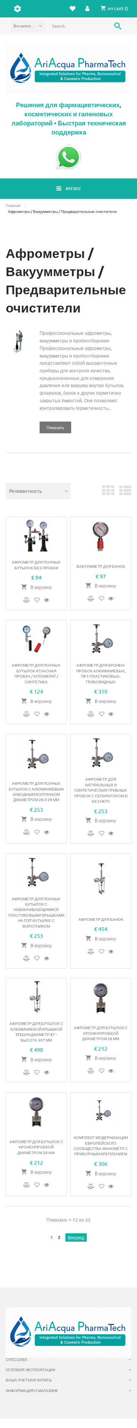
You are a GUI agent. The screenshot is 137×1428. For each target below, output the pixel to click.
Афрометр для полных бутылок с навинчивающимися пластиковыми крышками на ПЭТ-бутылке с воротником (36, 912)
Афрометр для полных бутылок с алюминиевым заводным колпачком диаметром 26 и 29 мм (36, 791)
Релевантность (25, 491)
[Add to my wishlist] (38, 600)
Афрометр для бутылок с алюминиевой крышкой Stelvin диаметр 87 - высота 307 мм (36, 1031)
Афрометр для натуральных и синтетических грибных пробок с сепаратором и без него (100, 790)
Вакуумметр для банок (100, 566)
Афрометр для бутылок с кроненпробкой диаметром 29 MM (36, 1147)
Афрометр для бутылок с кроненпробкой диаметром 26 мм (100, 1033)
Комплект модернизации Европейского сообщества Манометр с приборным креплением (101, 1145)
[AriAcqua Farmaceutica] (68, 69)
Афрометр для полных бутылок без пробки (36, 564)
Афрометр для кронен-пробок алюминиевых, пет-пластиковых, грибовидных (101, 673)
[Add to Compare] (27, 600)
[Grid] (108, 493)
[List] (125, 493)
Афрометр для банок (100, 919)
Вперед (76, 1237)
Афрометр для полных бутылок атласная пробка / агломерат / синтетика (36, 673)
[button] (87, 8)
